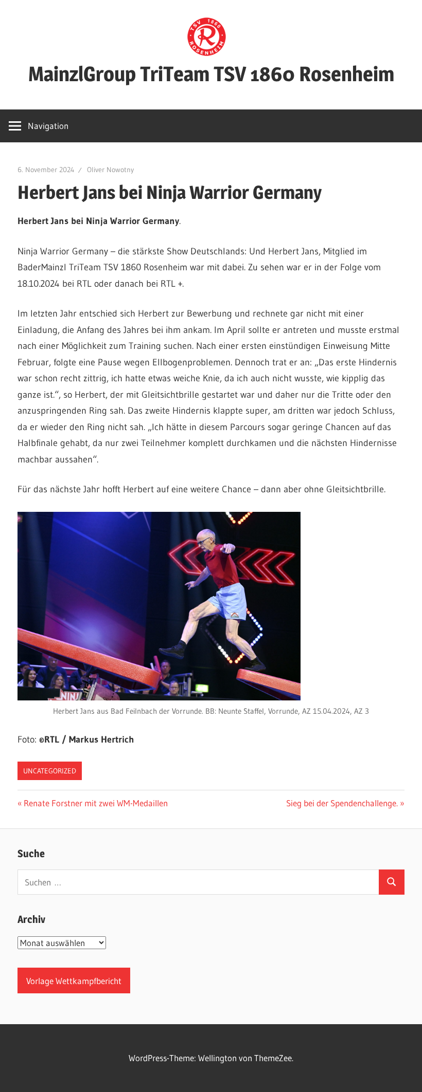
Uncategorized (49, 770)
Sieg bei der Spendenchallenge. (342, 803)
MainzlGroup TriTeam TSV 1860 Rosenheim (211, 73)
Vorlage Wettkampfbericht (73, 980)
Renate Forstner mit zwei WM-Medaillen (95, 803)
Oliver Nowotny (110, 169)
